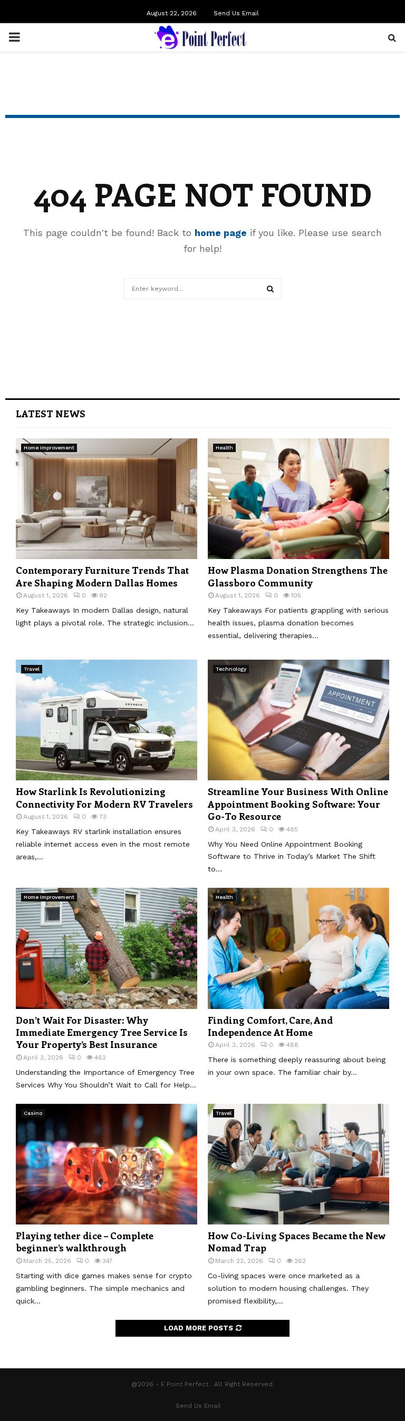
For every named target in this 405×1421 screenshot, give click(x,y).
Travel (32, 669)
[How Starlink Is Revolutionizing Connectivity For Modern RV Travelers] (106, 720)
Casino (33, 1113)
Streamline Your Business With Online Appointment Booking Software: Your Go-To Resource (298, 803)
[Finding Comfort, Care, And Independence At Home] (298, 948)
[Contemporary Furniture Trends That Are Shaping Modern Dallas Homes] (106, 498)
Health (224, 447)
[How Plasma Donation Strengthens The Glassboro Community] (298, 498)
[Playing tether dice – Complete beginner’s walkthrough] (106, 1164)
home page (221, 232)
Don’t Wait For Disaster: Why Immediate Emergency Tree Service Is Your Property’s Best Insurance (102, 1032)
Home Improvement (49, 447)
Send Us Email (236, 13)
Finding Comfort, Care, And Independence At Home (270, 1026)
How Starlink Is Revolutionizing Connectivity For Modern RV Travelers (104, 797)
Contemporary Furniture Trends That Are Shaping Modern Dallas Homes (102, 576)
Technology (231, 669)
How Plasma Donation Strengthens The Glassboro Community (298, 576)
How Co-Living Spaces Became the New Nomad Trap (296, 1241)
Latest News (50, 413)
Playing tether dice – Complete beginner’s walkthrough (84, 1241)
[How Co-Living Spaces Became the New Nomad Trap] (298, 1164)
